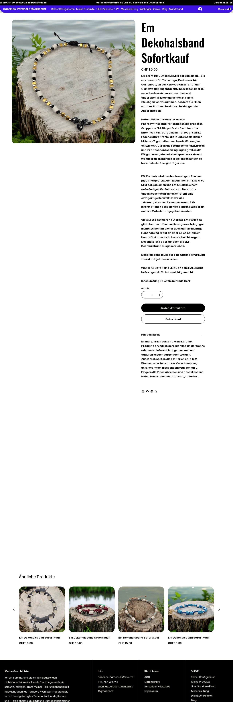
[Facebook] (147, 391)
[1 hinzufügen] (159, 294)
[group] (116, 618)
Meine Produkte (200, 681)
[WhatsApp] (143, 391)
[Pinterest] (152, 391)
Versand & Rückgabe (157, 686)
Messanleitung (200, 691)
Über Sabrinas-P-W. (203, 686)
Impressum (151, 691)
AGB (147, 677)
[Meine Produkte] (223, 681)
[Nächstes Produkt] (219, 609)
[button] (62, 8)
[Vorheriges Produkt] (14, 609)
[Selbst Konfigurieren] (223, 677)
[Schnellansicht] (42, 610)
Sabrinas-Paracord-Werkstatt (24, 9)
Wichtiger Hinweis (202, 695)
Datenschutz (152, 681)
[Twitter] (156, 391)
